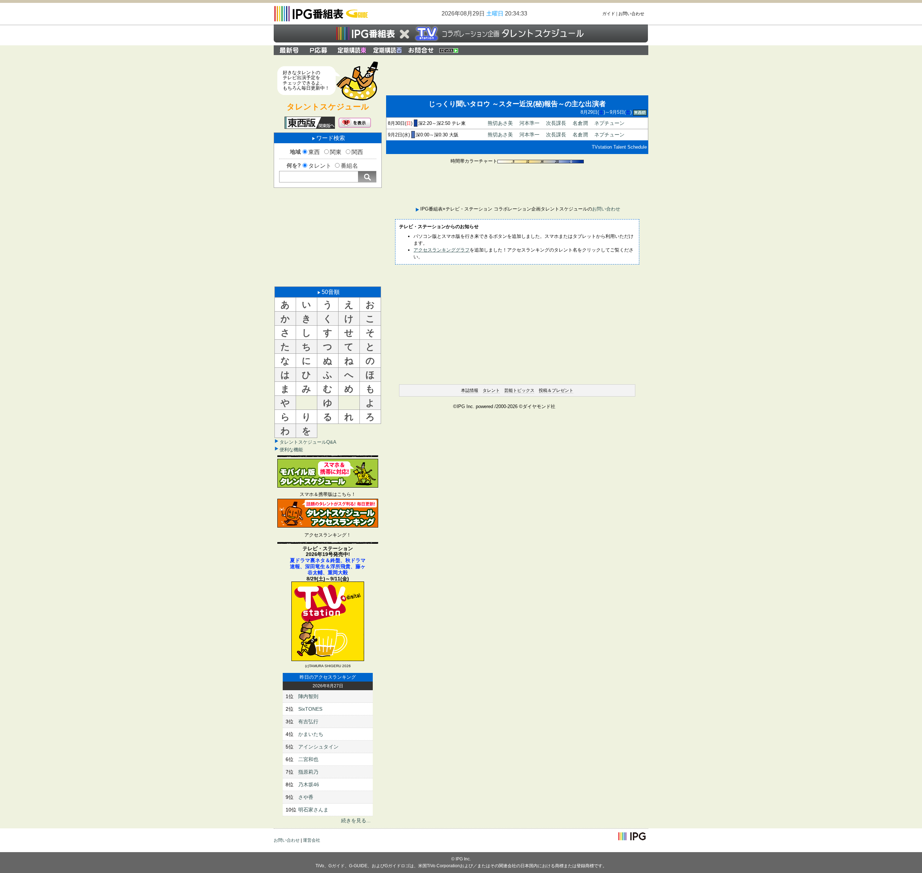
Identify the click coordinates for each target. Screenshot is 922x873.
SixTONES (310, 709)
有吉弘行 (308, 721)
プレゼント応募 (319, 50)
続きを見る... (356, 820)
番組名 (349, 166)
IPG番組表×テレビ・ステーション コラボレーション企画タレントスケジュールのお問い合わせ (421, 50)
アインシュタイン (318, 747)
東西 (314, 152)
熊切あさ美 (500, 123)
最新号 (289, 50)
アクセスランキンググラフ (441, 250)
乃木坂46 (308, 784)
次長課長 (556, 123)
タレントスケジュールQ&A (307, 442)
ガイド (608, 13)
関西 (357, 152)
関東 (335, 152)
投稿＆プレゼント (556, 390)
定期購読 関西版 (388, 50)
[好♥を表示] (355, 123)
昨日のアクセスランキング (328, 677)
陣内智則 (308, 696)
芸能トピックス (519, 390)
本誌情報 (469, 390)
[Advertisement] (328, 236)
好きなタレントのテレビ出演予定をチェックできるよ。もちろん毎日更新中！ (306, 80)
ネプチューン (609, 123)
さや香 (305, 797)
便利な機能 (291, 449)
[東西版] (310, 123)
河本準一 (529, 123)
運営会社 (311, 840)
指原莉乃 (308, 772)
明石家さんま (313, 810)
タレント (319, 166)
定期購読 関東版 (352, 50)
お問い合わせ (631, 13)
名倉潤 (580, 123)
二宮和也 (308, 759)
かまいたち (310, 734)
